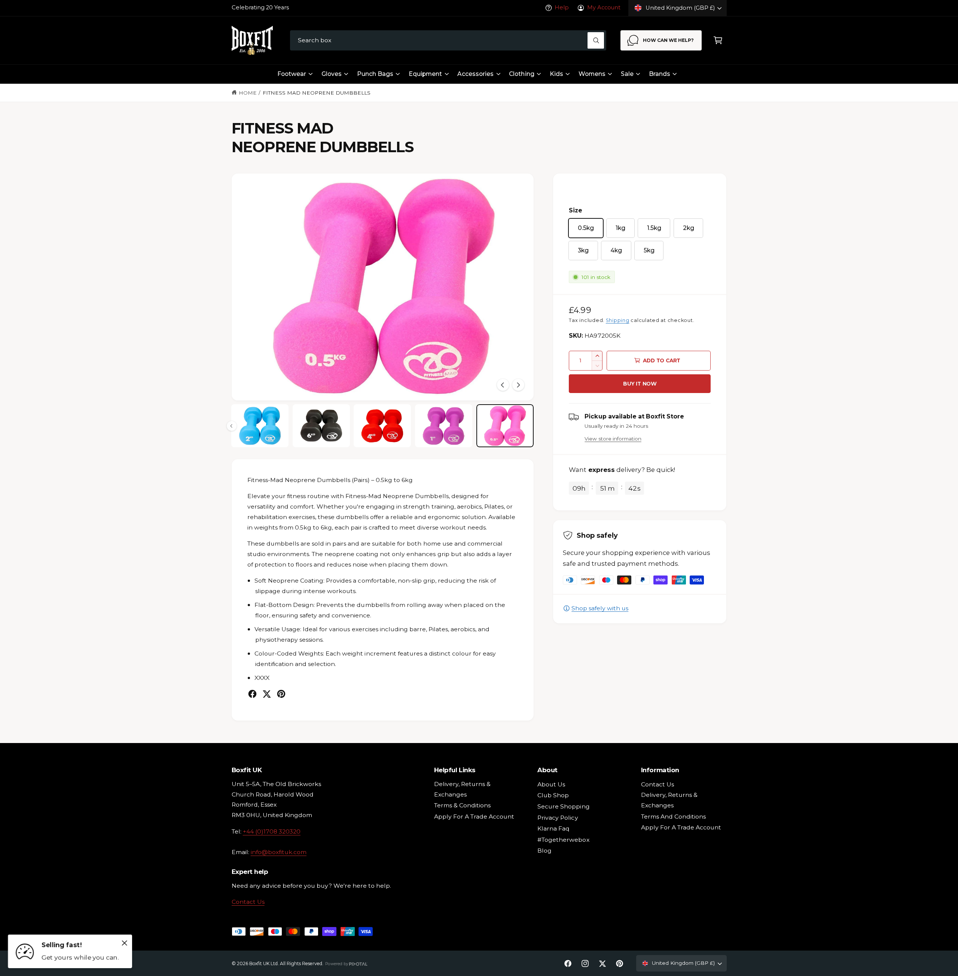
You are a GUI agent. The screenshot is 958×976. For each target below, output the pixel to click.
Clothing (521, 73)
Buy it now (640, 384)
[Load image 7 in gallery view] (443, 425)
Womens (592, 73)
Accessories (475, 73)
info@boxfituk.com (278, 852)
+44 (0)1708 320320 (271, 831)
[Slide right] (518, 385)
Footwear (291, 73)
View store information (613, 439)
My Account (603, 7)
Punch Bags (375, 73)
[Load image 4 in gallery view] (260, 425)
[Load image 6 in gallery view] (382, 425)
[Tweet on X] (267, 694)
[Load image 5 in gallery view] (321, 425)
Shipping (617, 320)
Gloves (331, 73)
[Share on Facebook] (252, 694)
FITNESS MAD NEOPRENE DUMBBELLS (317, 93)
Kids (556, 73)
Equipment (425, 73)
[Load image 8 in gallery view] (505, 425)
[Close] (124, 943)
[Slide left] (503, 385)
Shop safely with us (599, 608)
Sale (627, 73)
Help (562, 7)
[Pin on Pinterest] (281, 694)
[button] (718, 40)
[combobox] (448, 40)
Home (248, 93)
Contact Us (248, 901)
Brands (659, 73)
